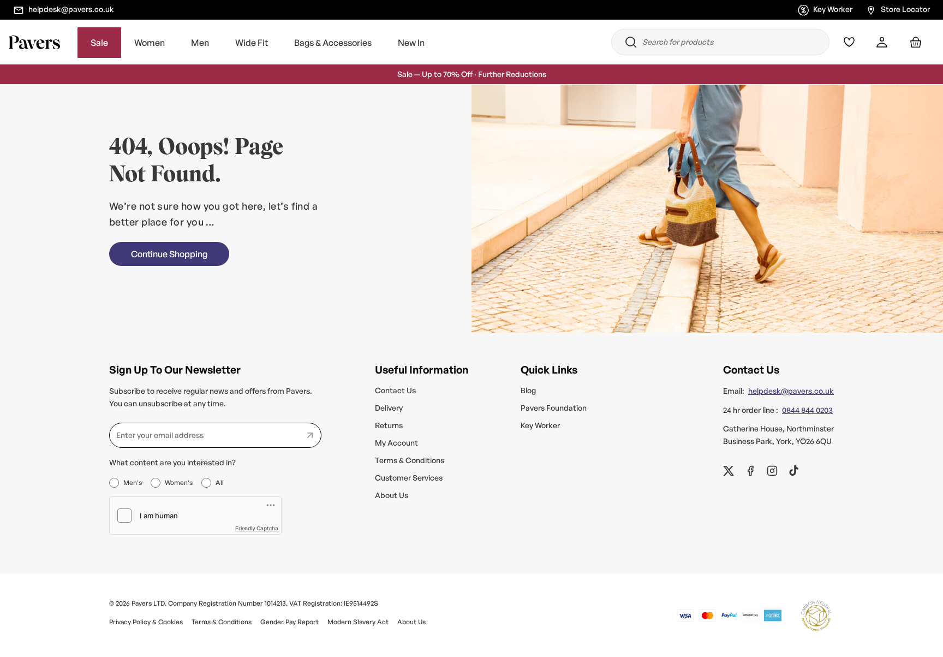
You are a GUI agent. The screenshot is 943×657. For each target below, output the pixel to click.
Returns (389, 425)
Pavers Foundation (554, 407)
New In (411, 42)
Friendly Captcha (256, 528)
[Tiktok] (794, 470)
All (220, 482)
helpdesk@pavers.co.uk (71, 9)
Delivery (389, 407)
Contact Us (395, 390)
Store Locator (905, 9)
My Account (396, 442)
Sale (99, 42)
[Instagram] (772, 470)
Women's (179, 482)
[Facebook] (750, 470)
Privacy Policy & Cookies (146, 622)
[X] (728, 470)
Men (200, 42)
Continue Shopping (169, 253)
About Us (391, 495)
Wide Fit (251, 42)
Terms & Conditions (409, 460)
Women (149, 42)
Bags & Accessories (333, 42)
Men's (132, 482)
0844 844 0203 (807, 410)
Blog (528, 390)
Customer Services (409, 477)
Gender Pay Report (289, 622)
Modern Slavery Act (358, 622)
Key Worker (832, 9)
